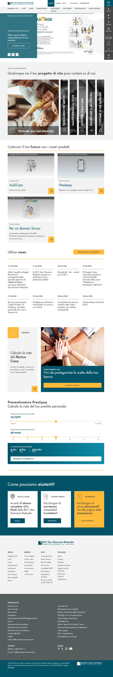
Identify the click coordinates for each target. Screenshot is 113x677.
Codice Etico (62, 579)
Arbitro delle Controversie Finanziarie (29, 639)
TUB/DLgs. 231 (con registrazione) (70, 615)
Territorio (61, 562)
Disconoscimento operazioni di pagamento (72, 627)
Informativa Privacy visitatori (17, 627)
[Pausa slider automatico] (13, 54)
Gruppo (60, 559)
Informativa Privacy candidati (18, 624)
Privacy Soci (45, 565)
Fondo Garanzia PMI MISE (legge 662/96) (31, 618)
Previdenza (11, 571)
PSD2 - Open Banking (73, 633)
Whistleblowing (63, 621)
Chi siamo (62, 552)
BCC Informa (45, 571)
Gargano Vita (12, 556)
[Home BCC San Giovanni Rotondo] (21, 3)
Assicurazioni (12, 574)
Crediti (66, 665)
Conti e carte (28, 559)
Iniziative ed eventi (64, 565)
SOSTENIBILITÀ (84, 3)
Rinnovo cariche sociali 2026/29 (47, 581)
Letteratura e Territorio (45, 575)
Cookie (10, 636)
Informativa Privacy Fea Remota (18, 630)
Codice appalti (63, 630)
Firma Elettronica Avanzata (67, 636)
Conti (9, 559)
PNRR (26, 571)
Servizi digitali (29, 556)
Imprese (27, 552)
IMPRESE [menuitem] (58, 3)
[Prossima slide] (17, 54)
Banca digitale (13, 577)
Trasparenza (12, 615)
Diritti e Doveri (46, 559)
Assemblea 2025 (47, 568)
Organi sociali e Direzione (63, 569)
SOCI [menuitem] (64, 3)
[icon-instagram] (66, 649)
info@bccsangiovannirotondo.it (24, 652)
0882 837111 (20, 649)
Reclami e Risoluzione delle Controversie (71, 612)
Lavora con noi (13, 606)
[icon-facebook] (58, 649)
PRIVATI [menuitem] (51, 3)
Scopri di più (18, 46)
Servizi (10, 580)
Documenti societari (61, 575)
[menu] (69, 3)
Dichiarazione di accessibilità (68, 609)
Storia (60, 556)
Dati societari (12, 612)
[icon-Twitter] (62, 649)
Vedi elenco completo (89, 252)
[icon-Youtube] (70, 649)
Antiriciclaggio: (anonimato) (67, 618)
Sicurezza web (63, 606)
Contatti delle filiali (14, 633)
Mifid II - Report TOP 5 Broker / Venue (71, 624)
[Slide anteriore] (9, 54)
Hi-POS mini (28, 574)
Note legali (11, 667)
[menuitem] (13, 8)
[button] (108, 3)
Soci (43, 552)
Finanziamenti (13, 565)
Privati (10, 552)
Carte (9, 562)
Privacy (10, 621)
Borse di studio (46, 562)
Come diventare (46, 556)
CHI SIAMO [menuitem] (74, 3)
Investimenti (12, 568)
